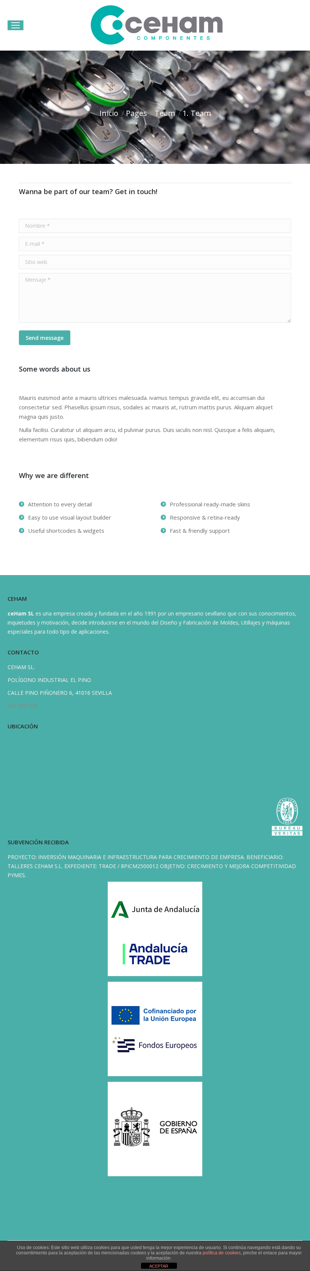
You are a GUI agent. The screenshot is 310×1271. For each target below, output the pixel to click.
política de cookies (222, 1253)
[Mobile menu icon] (15, 25)
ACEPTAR (158, 1266)
